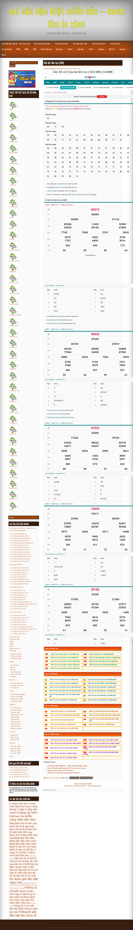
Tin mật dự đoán (7, 49)
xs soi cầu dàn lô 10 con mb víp (20, 559)
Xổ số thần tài (12, 271)
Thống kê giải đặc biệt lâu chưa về (22, 913)
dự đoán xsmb (24, 885)
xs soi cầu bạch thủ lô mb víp (19, 540)
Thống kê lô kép (13, 358)
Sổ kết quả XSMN (13, 163)
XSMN (26, 49)
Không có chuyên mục (23, 889)
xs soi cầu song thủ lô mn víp (19, 631)
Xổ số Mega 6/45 (15, 672)
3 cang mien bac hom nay (22, 805)
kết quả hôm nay (13, 141)
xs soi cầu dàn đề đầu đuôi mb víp (20, 556)
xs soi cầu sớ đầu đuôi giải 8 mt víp (21, 602)
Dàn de (24, 855)
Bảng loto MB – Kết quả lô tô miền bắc (60, 770)
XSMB (18, 49)
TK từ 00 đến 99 (13, 423)
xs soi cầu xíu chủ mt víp (18, 608)
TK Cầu (91, 49)
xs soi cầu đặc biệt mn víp (18, 620)
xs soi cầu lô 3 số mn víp (18, 624)
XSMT (35, 49)
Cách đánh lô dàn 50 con (22, 845)
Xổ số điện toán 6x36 (14, 250)
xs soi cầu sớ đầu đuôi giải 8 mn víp (21, 627)
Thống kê (101, 49)
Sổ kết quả (59, 49)
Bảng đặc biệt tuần (19, 843)
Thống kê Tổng (13, 401)
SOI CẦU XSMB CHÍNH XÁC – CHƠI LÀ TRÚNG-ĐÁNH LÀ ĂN (67, 766)
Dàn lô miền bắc (18, 872)
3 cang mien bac (18, 803)
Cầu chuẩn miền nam (98, 43)
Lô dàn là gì (25, 894)
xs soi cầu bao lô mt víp (17, 590)
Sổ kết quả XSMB (13, 152)
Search (12, 66)
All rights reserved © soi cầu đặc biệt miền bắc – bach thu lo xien (66, 927)
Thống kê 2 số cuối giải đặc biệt (21, 907)
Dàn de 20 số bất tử (25, 858)
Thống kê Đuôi (13, 379)
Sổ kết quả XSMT (13, 174)
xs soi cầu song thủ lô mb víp (19, 584)
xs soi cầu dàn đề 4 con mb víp (20, 547)
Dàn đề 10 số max (26, 875)
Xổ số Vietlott (14, 665)
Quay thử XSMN (13, 477)
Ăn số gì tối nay (115, 43)
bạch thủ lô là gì (18, 829)
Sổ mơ (4, 55)
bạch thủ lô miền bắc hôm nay (23, 831)
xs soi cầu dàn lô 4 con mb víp (19, 561)
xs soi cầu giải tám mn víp (18, 622)
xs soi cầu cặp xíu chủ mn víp (19, 617)
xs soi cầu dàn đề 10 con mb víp (20, 554)
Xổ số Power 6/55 (15, 674)
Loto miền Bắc (12, 434)
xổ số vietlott (12, 185)
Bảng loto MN (14, 737)
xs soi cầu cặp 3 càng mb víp (19, 545)
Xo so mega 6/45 (13, 196)
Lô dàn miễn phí (22, 895)
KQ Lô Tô (111, 49)
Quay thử (122, 49)
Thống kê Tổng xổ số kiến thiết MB (83, 784)
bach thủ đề (21, 816)
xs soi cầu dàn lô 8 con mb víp (19, 570)
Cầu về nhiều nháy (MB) (15, 315)
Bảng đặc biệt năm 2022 (22, 840)
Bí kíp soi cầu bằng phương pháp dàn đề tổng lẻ (63, 773)
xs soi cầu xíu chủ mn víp (18, 633)
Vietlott (70, 49)
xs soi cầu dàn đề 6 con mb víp (20, 550)
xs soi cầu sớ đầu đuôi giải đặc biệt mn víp (23, 629)
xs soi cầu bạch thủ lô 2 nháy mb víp (21, 543)
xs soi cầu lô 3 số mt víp (17, 599)
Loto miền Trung (13, 455)
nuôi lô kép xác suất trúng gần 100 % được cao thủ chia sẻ (67, 768)
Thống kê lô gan (13, 336)
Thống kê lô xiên (13, 347)
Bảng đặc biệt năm (24, 838)
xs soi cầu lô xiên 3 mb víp (18, 574)
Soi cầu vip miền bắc (61, 43)
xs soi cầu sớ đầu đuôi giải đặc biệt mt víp (23, 604)
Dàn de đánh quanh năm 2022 (23, 865)
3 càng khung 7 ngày (23, 808)
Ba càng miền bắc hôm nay (22, 819)
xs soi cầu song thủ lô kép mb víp (20, 581)
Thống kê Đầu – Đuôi (14, 390)
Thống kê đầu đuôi (13, 325)
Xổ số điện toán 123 (14, 260)
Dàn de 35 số (16, 861)
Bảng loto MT (14, 735)
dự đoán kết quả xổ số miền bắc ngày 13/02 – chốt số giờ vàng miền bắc (82, 786)
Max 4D (11, 228)
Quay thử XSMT (13, 488)
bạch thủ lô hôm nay (26, 823)
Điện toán (81, 49)
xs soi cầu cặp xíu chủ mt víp (19, 593)
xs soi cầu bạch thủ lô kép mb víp (20, 538)
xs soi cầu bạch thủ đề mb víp (19, 536)
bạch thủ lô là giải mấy (21, 826)
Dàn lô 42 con (30, 869)
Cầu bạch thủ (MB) (13, 282)
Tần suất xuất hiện (13, 412)
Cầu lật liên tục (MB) (86, 778)
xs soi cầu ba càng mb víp (18, 534)
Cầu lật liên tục (74, 778)
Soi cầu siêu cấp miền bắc (42, 43)
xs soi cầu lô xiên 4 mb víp (18, 577)
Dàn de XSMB (22, 864)
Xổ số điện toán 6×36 (16, 685)
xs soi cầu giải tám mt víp (18, 597)
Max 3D (11, 217)
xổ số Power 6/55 (13, 206)
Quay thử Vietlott (13, 498)
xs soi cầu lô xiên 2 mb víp (18, 572)
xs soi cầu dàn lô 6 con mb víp (19, 568)
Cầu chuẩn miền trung (80, 43)
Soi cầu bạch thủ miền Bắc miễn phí (21, 901)
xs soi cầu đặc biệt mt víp (18, 595)
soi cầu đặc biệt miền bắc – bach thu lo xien (66, 17)
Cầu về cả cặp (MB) (13, 304)
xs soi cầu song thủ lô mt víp (19, 606)
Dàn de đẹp (15, 869)
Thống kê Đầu (12, 369)
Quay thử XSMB (13, 466)
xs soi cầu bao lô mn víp (17, 615)
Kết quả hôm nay (46, 49)
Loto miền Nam (13, 444)
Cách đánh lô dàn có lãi (22, 848)
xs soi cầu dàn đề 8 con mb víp (20, 552)
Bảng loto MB (14, 739)
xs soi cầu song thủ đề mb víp (19, 579)
